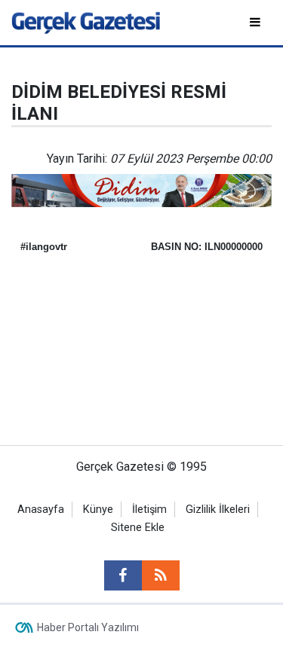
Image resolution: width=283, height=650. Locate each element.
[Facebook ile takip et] (123, 575)
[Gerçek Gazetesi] (85, 21)
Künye (98, 509)
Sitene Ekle (138, 527)
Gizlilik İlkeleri (218, 509)
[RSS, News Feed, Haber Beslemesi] (161, 575)
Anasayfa (40, 509)
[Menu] (256, 22)
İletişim (149, 509)
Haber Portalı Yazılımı (88, 627)
